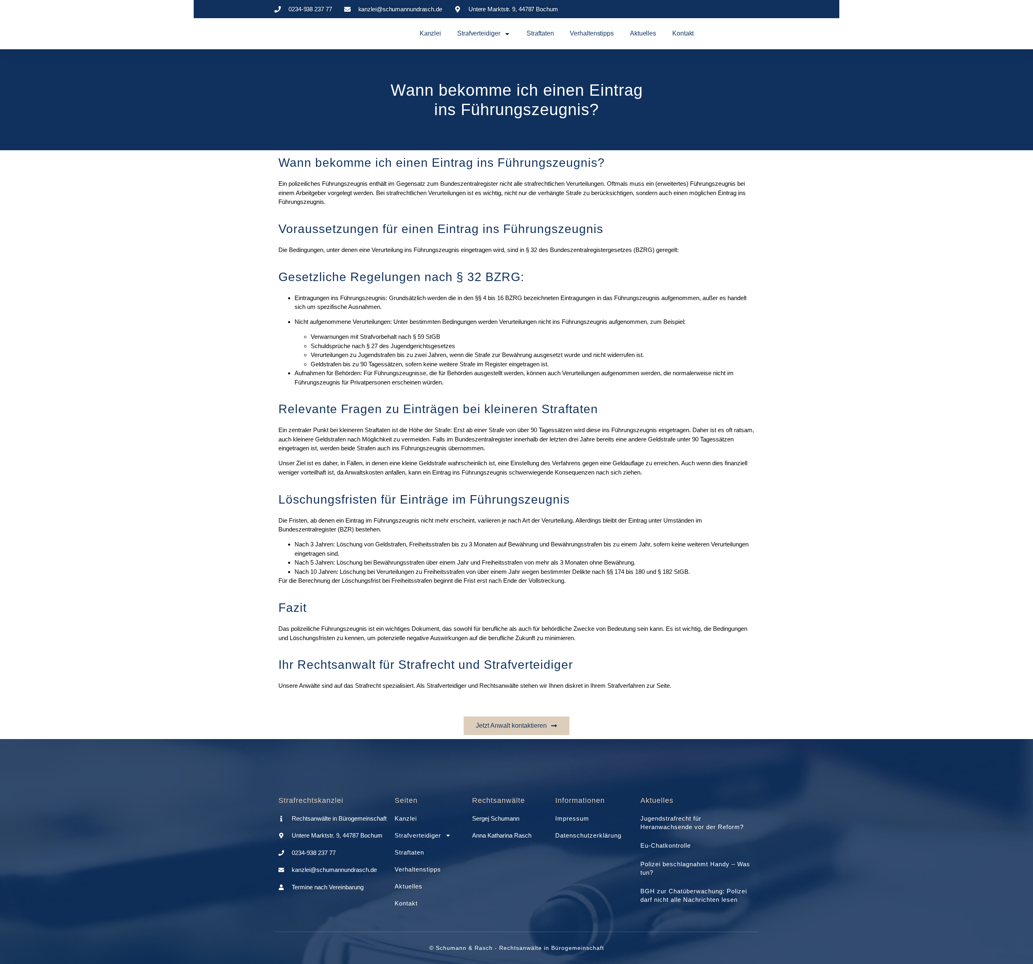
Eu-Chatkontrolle (665, 845)
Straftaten (540, 33)
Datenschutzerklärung (588, 835)
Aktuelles (643, 33)
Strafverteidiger (478, 33)
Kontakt (683, 33)
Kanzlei (430, 33)
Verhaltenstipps (592, 33)
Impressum (572, 818)
